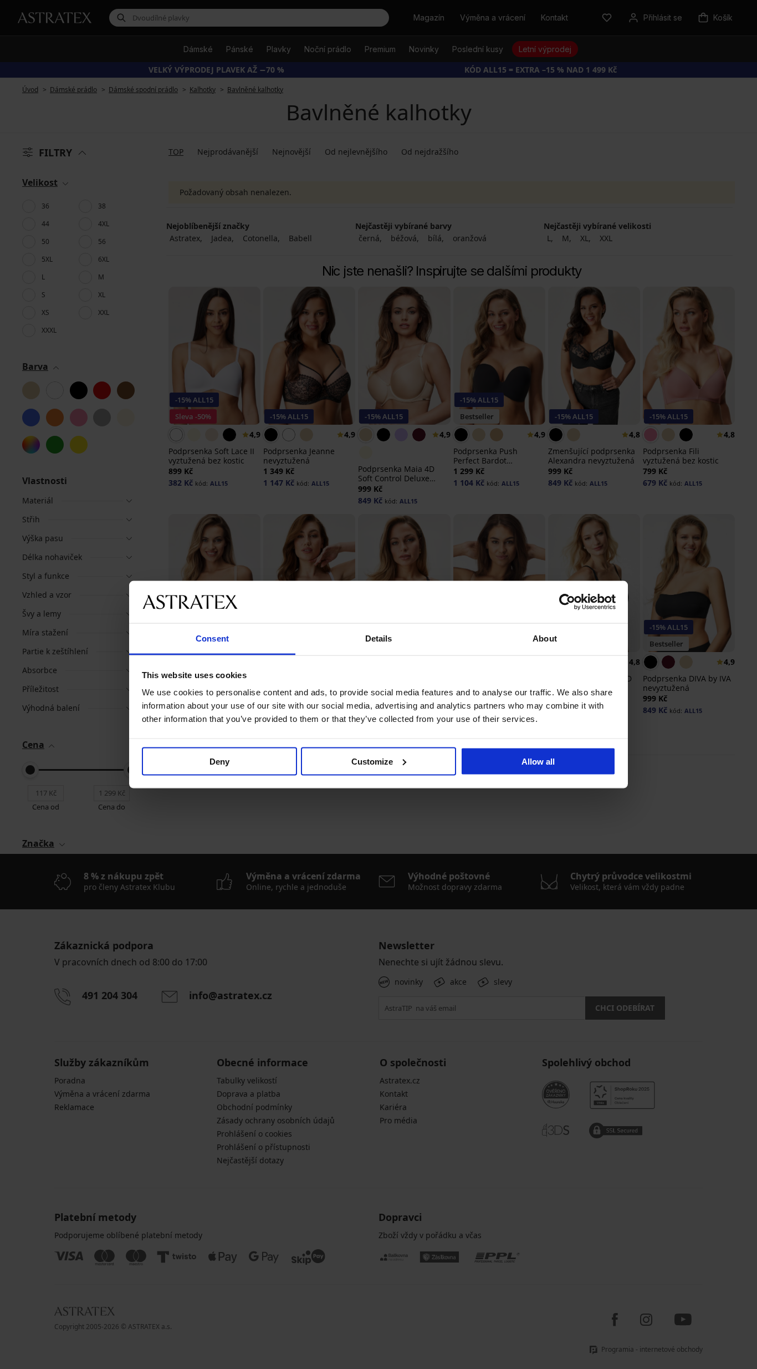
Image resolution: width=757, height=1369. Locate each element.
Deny (219, 761)
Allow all (538, 761)
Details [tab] (378, 638)
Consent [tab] (212, 638)
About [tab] (545, 638)
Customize (372, 761)
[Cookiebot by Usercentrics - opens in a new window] (567, 601)
